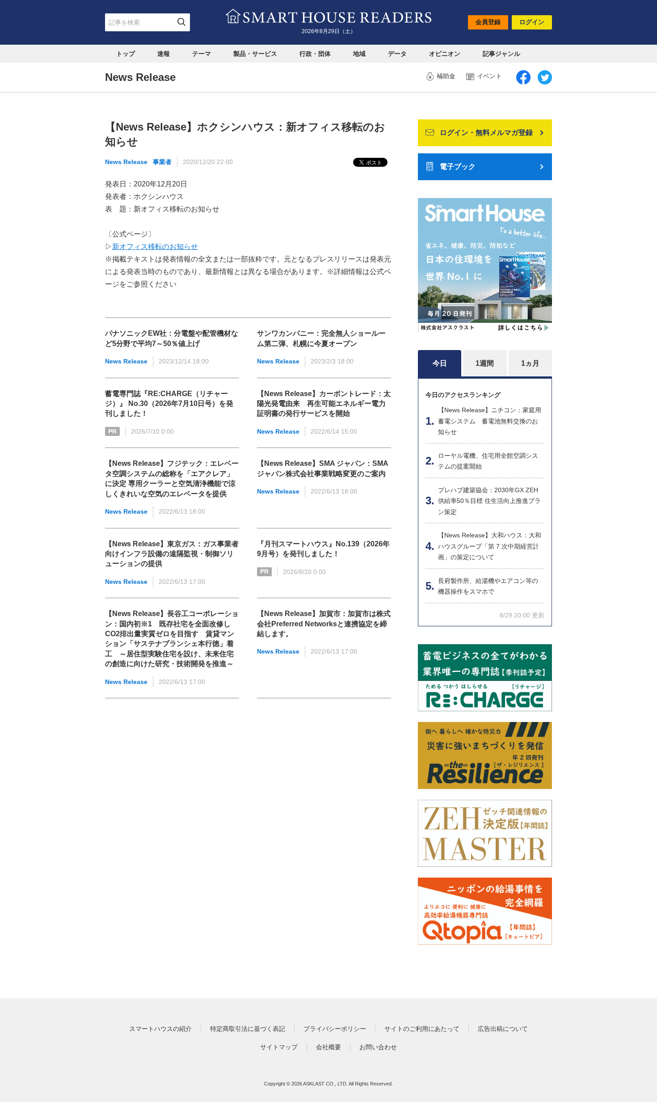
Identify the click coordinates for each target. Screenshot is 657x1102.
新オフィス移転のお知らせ (155, 246)
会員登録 (488, 21)
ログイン (531, 21)
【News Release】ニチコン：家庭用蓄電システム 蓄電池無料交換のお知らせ (489, 420)
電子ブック (458, 166)
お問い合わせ (378, 1047)
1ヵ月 (530, 363)
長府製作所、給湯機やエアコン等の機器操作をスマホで (488, 586)
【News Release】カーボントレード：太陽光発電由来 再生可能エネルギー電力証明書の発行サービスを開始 (324, 404)
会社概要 (328, 1047)
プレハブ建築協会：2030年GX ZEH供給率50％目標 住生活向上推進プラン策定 (489, 500)
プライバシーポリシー (334, 1028)
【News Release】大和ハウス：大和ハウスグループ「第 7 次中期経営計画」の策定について (489, 546)
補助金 (446, 76)
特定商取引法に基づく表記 (247, 1028)
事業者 (162, 161)
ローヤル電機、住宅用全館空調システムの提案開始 (488, 461)
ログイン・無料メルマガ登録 (486, 132)
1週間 (485, 363)
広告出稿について (503, 1028)
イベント (489, 76)
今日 (440, 363)
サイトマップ (279, 1047)
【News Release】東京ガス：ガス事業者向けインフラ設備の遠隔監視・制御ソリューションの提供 (172, 554)
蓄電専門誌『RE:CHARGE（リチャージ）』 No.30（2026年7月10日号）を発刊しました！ (169, 404)
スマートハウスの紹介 (160, 1028)
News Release (126, 161)
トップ (125, 53)
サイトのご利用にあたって (421, 1028)
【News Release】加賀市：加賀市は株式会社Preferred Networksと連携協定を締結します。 (324, 624)
